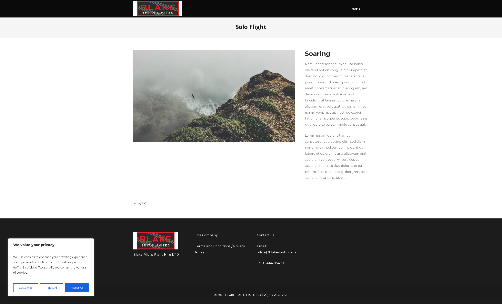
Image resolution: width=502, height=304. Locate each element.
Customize (26, 287)
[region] (51, 267)
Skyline (139, 203)
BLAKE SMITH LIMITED (242, 295)
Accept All (77, 287)
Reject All (51, 287)
